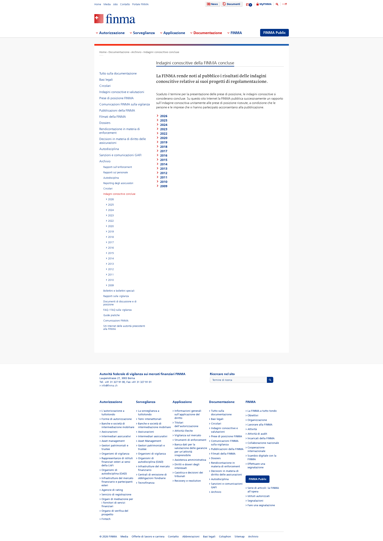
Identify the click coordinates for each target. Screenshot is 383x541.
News (214, 4)
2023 (111, 215)
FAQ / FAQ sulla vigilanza (117, 309)
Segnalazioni (255, 500)
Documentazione (119, 52)
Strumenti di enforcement (190, 439)
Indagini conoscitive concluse (161, 52)
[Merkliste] (248, 5)
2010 (111, 279)
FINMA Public (257, 479)
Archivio (136, 52)
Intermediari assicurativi (116, 436)
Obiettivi (253, 415)
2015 (111, 253)
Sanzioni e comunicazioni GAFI (120, 155)
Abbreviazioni (190, 536)
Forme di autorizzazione (117, 419)
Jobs (115, 4)
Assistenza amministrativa (190, 459)
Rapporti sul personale (115, 172)
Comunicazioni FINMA (115, 320)
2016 (111, 247)
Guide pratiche (111, 315)
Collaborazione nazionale (263, 442)
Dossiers (104, 123)
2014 (111, 258)
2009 (111, 285)
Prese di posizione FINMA (116, 98)
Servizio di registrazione (116, 494)
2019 (111, 231)
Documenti (233, 4)
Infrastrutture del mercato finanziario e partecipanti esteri (117, 482)
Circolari (105, 86)
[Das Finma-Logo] (114, 19)
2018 (111, 236)
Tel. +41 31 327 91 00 (112, 381)
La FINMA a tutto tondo (262, 410)
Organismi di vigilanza (115, 453)
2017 (111, 242)
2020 (111, 226)
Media (107, 4)
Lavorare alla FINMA (260, 424)
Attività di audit (257, 433)
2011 (111, 274)
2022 (111, 220)
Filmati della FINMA (112, 117)
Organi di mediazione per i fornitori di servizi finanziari (117, 503)
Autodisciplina (109, 149)
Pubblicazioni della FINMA (117, 110)
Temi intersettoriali (149, 419)
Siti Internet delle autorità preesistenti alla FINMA (124, 327)
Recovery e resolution (188, 480)
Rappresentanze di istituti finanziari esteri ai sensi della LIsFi (117, 462)
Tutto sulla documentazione (118, 73)
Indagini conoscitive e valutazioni (121, 92)
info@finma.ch (109, 385)
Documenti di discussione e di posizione (119, 303)
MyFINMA (265, 4)
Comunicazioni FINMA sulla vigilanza (124, 104)
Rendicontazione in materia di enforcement (119, 131)
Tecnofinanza (146, 482)
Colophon (225, 536)
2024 (111, 210)
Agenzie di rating (112, 489)
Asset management (113, 440)
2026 (111, 199)
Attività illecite (184, 430)
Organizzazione (257, 419)
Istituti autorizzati (259, 496)
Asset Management (149, 440)
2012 (111, 269)
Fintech (106, 518)
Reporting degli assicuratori (118, 183)
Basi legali (106, 79)
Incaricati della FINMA (261, 438)
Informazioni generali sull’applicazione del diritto (188, 414)
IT (286, 4)
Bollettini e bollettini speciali (118, 290)
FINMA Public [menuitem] (274, 32)
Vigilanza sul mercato (188, 435)
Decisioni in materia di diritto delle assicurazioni (122, 141)
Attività (252, 429)
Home (97, 4)
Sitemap (240, 536)
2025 (111, 204)
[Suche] (277, 5)
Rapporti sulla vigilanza (116, 296)
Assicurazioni (109, 431)
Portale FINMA (140, 4)
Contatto (125, 4)
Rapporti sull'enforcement (117, 167)
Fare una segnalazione (261, 505)
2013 (111, 263)
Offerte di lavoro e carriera (148, 536)
